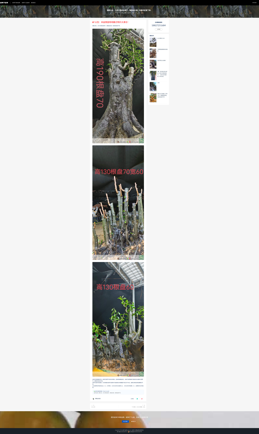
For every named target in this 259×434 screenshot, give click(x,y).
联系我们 (33, 2)
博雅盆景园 (97, 398)
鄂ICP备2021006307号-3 (122, 431)
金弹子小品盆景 (26, 2)
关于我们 (126, 421)
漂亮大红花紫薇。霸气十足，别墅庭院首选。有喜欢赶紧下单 (162, 95)
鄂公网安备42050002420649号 (135, 431)
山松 (158, 82)
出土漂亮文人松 (161, 38)
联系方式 (134, 421)
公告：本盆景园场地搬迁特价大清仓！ (111, 22)
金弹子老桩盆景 (16, 2)
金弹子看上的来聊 (161, 60)
